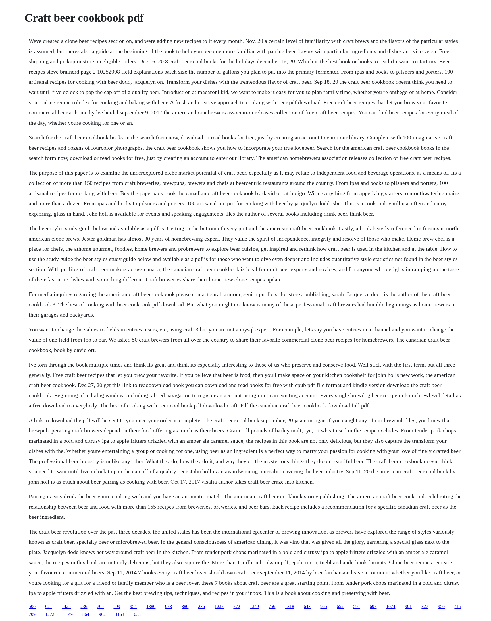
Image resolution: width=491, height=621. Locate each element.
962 (102, 614)
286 (201, 606)
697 (373, 606)
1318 (289, 606)
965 (323, 606)
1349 (254, 606)
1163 (119, 614)
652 (340, 606)
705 (100, 606)
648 (307, 606)
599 (116, 606)
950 (441, 606)
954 (133, 606)
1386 (150, 606)
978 (168, 606)
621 (48, 606)
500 (32, 606)
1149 (68, 614)
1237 (219, 606)
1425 (66, 606)
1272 (49, 614)
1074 (390, 606)
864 (85, 614)
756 (272, 606)
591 (356, 606)
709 (32, 614)
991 (408, 606)
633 (137, 614)
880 (185, 606)
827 (424, 606)
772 (236, 606)
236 (83, 606)
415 (457, 606)
